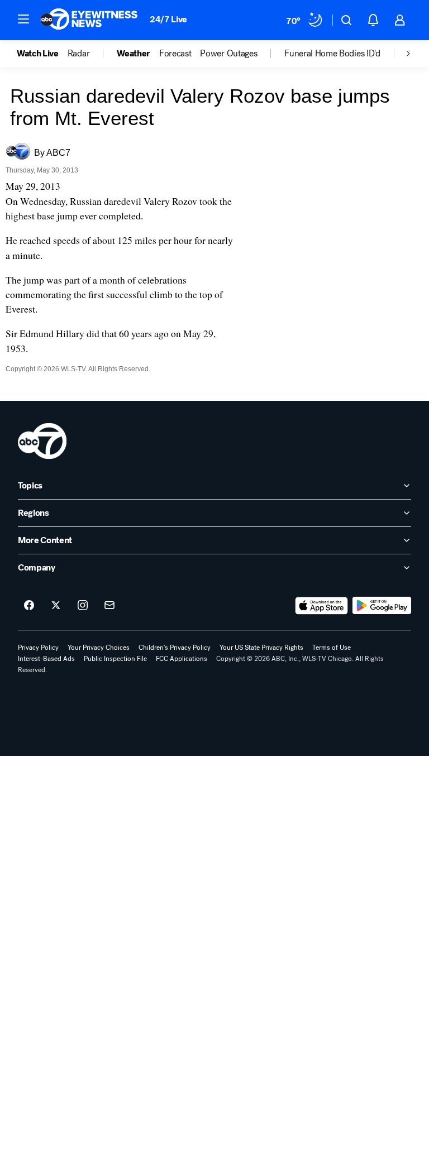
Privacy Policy (38, 647)
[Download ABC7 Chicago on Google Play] (381, 606)
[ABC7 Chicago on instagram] (83, 606)
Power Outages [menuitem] (228, 54)
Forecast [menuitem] (175, 54)
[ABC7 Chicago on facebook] (29, 606)
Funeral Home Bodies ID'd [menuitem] (332, 54)
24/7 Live (168, 19)
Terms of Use (331, 647)
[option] (42, 53)
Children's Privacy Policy (175, 647)
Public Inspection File (115, 658)
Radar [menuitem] (78, 54)
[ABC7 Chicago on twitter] (56, 606)
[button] (23, 19)
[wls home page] (42, 441)
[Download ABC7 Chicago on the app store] (322, 606)
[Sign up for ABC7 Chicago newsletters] (109, 606)
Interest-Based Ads (46, 658)
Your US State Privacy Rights (261, 647)
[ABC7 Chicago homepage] (89, 20)
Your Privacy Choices (99, 647)
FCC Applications (181, 658)
